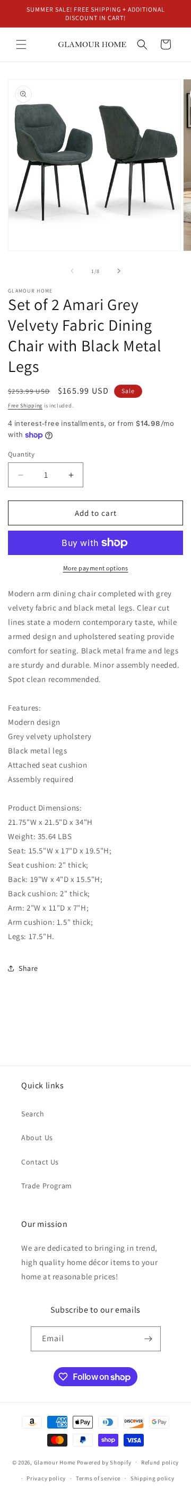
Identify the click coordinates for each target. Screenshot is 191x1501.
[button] (21, 44)
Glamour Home (54, 1462)
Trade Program (46, 1185)
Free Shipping (25, 405)
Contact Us (40, 1162)
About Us (37, 1137)
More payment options (95, 568)
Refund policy (160, 1462)
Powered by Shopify (104, 1462)
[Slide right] (119, 271)
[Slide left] (72, 271)
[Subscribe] (148, 1338)
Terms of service (98, 1478)
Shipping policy (153, 1478)
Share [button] (28, 968)
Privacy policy (46, 1478)
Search (33, 1113)
